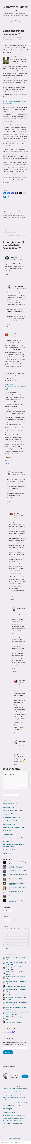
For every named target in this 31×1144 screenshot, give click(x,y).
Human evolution (21, 213)
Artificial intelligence (10, 1088)
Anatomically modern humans (18, 211)
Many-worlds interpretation (7, 1102)
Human (9, 1099)
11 (7, 938)
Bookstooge (9, 967)
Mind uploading (21, 1102)
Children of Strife (8, 834)
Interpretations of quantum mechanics (17, 1099)
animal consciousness (9, 1086)
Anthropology (7, 213)
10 (3, 938)
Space (4, 1127)
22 (22, 941)
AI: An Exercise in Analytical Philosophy (16, 883)
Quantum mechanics (14, 1118)
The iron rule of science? (15, 896)
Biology (4, 1092)
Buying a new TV (8, 814)
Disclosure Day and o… (13, 1012)
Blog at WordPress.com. (15, 1138)
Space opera (11, 1127)
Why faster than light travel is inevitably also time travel (16, 866)
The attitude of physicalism (11, 850)
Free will (20, 1097)
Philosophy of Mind (10, 1112)
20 (14, 941)
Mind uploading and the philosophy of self (18, 862)
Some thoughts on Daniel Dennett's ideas (18, 888)
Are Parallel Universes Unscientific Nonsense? (9, 231)
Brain (9, 1091)
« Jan (4, 948)
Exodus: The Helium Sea (10, 804)
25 (7, 944)
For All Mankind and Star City (12, 817)
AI (3, 1086)
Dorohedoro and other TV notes (12, 821)
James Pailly (13, 257)
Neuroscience (10, 1105)
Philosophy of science (9, 1115)
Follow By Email (8, 1039)
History (5, 1099)
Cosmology (5, 1095)
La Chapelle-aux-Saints (10, 215)
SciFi (24, 1124)
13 (14, 938)
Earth (9, 1095)
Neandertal (20, 215)
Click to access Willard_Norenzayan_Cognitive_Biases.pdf (15, 386)
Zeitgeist (19, 37)
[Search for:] (11, 794)
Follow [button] (25, 1076)
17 (3, 941)
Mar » (7, 948)
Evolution (22, 1095)
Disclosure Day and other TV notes (13, 810)
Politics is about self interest (16, 891)
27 (14, 944)
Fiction (16, 1097)
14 (18, 938)
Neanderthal (6, 217)
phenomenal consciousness (20, 1105)
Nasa (4, 1105)
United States (18, 1127)
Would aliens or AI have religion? (17, 870)
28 (18, 944)
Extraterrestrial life (7, 1097)
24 (3, 944)
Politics (23, 1115)
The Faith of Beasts (8, 831)
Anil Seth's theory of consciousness (18, 874)
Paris (12, 217)
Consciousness (18, 1091)
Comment (23, 786)
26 (11, 944)
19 (11, 941)
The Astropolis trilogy (9, 824)
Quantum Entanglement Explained (17, 235)
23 (25, 941)
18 (7, 941)
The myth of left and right (15, 879)
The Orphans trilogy (9, 807)
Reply (7, 277)
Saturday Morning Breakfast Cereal (10, 1120)
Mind (15, 1102)
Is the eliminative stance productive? (13, 838)
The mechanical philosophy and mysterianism (17, 900)
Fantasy (13, 1097)
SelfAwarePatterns (15, 8)
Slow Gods (6, 841)
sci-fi (20, 1120)
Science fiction (16, 1123)
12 (11, 938)
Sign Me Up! (8, 1052)
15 (22, 938)
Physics (18, 1115)
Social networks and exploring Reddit (14, 827)
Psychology (5, 1118)
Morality (26, 1102)
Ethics (18, 1095)
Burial (13, 213)
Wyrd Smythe (10, 1022)
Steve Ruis (9, 995)
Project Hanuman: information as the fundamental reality (13, 845)
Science (22, 217)
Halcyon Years (7, 853)
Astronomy (19, 1088)
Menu (16, 20)
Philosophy (7, 1108)
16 (25, 938)
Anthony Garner (10, 957)
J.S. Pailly (9, 987)
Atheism (25, 1088)
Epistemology (13, 1095)
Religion (17, 217)
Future (23, 1097)
